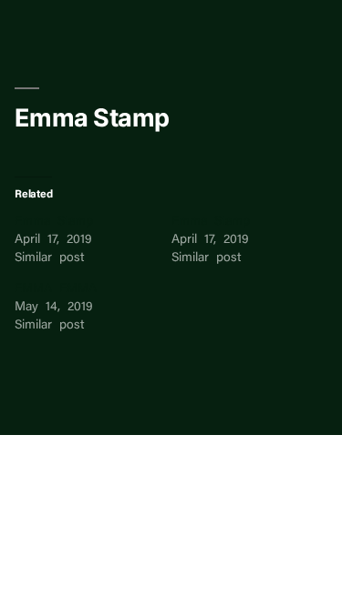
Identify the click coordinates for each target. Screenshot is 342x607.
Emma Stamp (54, 222)
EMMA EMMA (56, 289)
